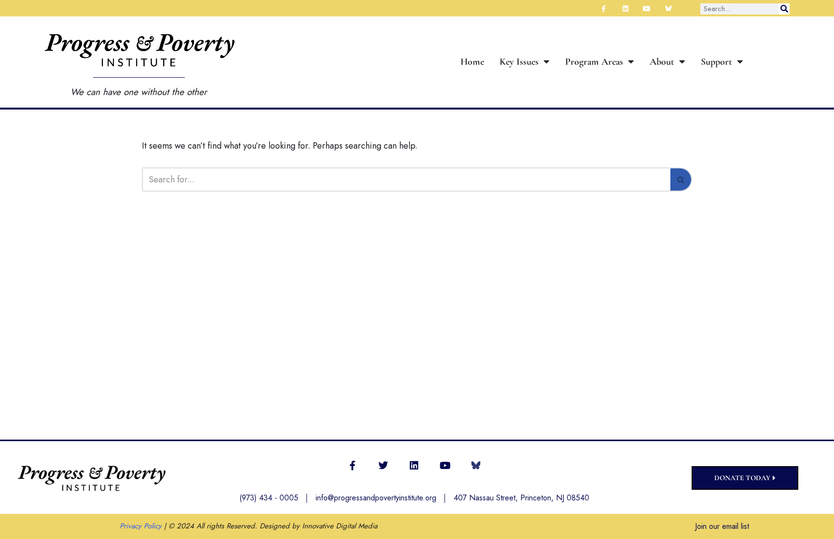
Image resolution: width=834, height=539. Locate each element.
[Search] (784, 8)
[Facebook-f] (352, 465)
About (662, 62)
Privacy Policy (141, 526)
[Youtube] (445, 465)
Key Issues (519, 62)
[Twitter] (383, 465)
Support (716, 62)
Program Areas (594, 62)
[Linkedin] (414, 465)
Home (472, 62)
